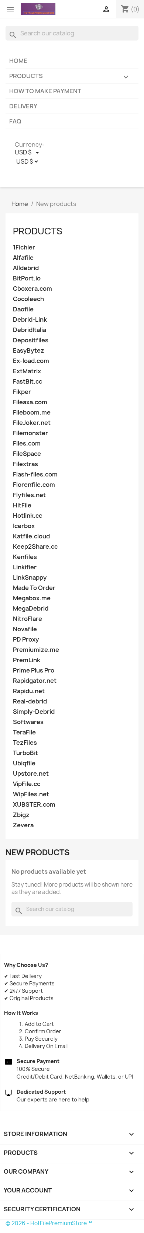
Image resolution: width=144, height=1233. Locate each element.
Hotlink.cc (27, 516)
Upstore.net (31, 774)
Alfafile (23, 258)
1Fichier (24, 247)
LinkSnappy (30, 577)
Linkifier (25, 567)
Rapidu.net (29, 691)
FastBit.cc (27, 381)
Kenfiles (25, 557)
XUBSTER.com (34, 804)
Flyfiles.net (29, 495)
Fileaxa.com (30, 402)
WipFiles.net (31, 794)
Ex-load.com (31, 361)
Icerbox (24, 526)
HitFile (22, 505)
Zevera (23, 825)
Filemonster (30, 433)
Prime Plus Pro (33, 670)
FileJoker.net (32, 423)
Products (69, 76)
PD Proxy (26, 639)
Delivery (23, 106)
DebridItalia (29, 330)
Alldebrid (26, 268)
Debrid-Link (30, 320)
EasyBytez (28, 350)
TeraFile (24, 732)
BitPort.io (27, 278)
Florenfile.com (34, 485)
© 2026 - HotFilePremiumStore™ (49, 1223)
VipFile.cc (26, 784)
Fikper (22, 392)
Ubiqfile (24, 763)
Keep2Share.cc (35, 547)
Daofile (23, 309)
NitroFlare (27, 619)
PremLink (26, 660)
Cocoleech (28, 299)
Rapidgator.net (34, 681)
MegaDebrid (30, 608)
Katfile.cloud (31, 536)
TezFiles (25, 743)
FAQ (15, 121)
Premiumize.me (36, 650)
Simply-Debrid (34, 712)
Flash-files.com (35, 474)
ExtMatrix (27, 371)
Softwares (28, 722)
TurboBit (25, 753)
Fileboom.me (32, 412)
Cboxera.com (32, 289)
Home (18, 61)
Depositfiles (30, 340)
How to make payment (45, 91)
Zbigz (21, 815)
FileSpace (27, 454)
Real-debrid (30, 701)
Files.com (27, 443)
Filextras (25, 464)
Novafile (25, 629)
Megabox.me (32, 598)
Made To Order (34, 588)
